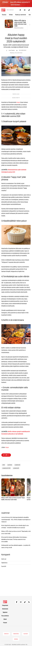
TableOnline (4, 562)
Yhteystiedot (5, 605)
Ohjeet (5, 619)
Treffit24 (16, 639)
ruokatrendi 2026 (6, 468)
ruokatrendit (16, 468)
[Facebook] (20, 10)
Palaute (5, 622)
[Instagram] (24, 10)
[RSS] (29, 602)
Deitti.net (3, 559)
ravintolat (10, 465)
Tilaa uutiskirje (5, 615)
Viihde (11, 14)
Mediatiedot (5, 609)
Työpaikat (5, 612)
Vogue (18, 102)
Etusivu (4, 14)
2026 (3, 465)
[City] (5, 601)
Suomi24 (3, 566)
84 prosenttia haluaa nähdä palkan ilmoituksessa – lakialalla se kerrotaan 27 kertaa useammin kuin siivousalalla (14, 539)
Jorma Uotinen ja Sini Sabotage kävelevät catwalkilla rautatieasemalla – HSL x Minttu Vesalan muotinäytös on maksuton (15, 519)
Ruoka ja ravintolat (20, 14)
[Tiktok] (29, 10)
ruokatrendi (17, 465)
